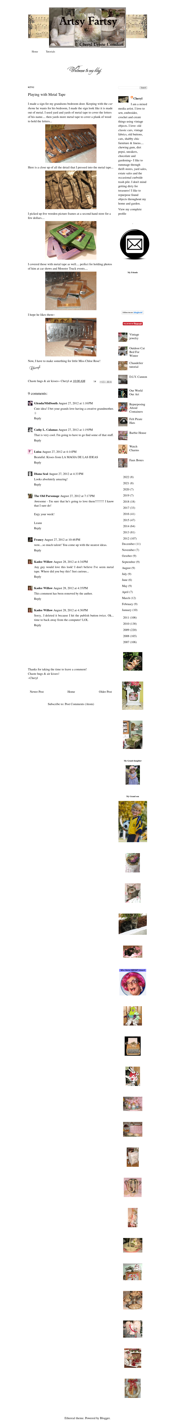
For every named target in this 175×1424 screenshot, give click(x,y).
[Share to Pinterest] (110, 382)
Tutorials (50, 51)
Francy (39, 539)
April (125, 592)
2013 (126, 532)
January (127, 610)
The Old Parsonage (46, 495)
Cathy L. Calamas (46, 429)
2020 (126, 489)
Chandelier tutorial (136, 365)
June (125, 580)
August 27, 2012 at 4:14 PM (59, 452)
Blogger (105, 1418)
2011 (126, 617)
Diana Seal (41, 473)
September (129, 562)
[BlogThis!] (103, 382)
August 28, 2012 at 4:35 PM (70, 588)
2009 (126, 630)
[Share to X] (106, 382)
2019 (126, 495)
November (129, 550)
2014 (126, 526)
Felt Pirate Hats (135, 421)
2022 (126, 477)
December (129, 544)
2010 (126, 624)
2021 (126, 483)
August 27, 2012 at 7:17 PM (77, 496)
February (128, 604)
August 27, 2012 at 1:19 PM (75, 430)
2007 (126, 642)
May (125, 586)
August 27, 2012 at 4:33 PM (66, 474)
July (125, 574)
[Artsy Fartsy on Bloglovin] (133, 313)
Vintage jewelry (134, 336)
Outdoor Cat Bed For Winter (137, 352)
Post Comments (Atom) (79, 704)
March (126, 598)
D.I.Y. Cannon (138, 377)
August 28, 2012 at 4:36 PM (70, 610)
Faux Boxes (136, 460)
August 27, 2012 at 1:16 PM (75, 403)
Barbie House (137, 433)
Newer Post (37, 692)
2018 (126, 501)
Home (35, 51)
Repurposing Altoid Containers (137, 408)
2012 (126, 538)
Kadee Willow (43, 561)
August (126, 568)
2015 (126, 520)
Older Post (105, 692)
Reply (37, 418)
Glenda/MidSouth (46, 403)
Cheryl (137, 98)
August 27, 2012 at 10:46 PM (62, 539)
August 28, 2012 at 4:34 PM (70, 562)
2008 (126, 636)
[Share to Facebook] (108, 382)
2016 (126, 514)
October (127, 556)
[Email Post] (94, 381)
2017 (126, 508)
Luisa (37, 451)
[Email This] (101, 382)
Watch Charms (134, 448)
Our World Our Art (136, 392)
